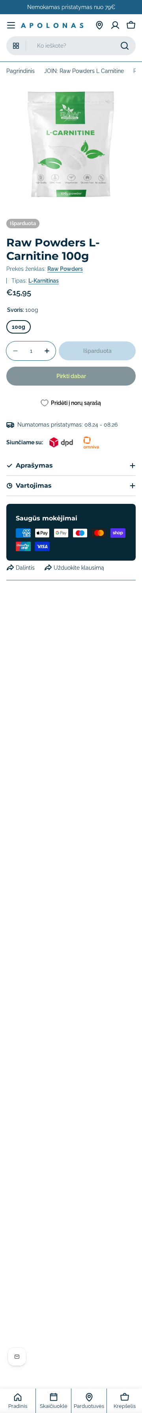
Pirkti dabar (71, 376)
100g (18, 327)
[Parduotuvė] (99, 25)
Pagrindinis (20, 71)
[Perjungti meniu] (11, 25)
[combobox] (71, 45)
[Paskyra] (115, 25)
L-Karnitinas (43, 281)
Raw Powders (65, 269)
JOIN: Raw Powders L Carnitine (84, 71)
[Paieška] (124, 45)
